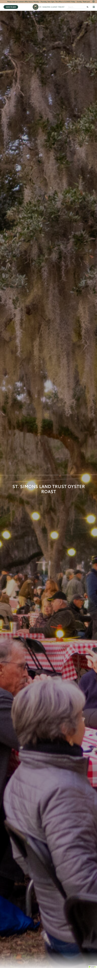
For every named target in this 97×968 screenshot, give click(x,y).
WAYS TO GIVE (11, 7)
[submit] (87, 7)
